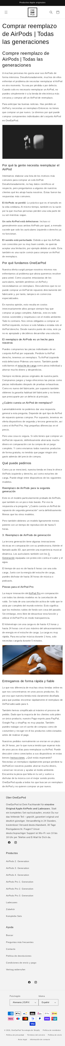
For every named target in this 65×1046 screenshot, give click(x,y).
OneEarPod (16, 1030)
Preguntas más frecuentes (19, 942)
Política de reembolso (52, 1030)
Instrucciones (17, 757)
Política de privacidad (15, 1035)
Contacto (10, 949)
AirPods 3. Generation (17, 868)
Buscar (9, 935)
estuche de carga (27, 365)
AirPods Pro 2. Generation (19, 889)
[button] (6, 12)
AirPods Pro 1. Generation (19, 882)
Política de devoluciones (18, 956)
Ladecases (11, 902)
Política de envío (55, 1035)
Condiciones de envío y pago (21, 962)
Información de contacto (40, 1039)
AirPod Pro (35, 593)
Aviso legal (22, 1039)
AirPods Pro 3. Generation (19, 895)
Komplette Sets (14, 916)
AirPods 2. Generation (17, 861)
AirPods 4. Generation (17, 875)
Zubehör (10, 909)
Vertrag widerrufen (15, 969)
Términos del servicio (36, 1035)
